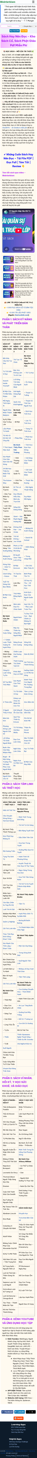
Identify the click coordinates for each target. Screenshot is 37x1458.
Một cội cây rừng (25, 946)
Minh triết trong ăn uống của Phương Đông (26, 1152)
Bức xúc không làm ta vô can (18, 372)
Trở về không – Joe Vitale (17, 538)
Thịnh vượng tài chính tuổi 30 (18, 663)
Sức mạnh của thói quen (17, 683)
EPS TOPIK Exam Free (18, 1427)
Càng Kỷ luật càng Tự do (7, 672)
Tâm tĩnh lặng (24, 977)
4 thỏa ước (7, 702)
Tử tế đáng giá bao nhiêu (18, 729)
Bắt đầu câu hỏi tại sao (7, 360)
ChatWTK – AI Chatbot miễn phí (14, 128)
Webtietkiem (7, 1)
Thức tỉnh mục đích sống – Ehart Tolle (8, 936)
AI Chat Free (13, 1444)
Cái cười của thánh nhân (28, 472)
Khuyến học (23, 1213)
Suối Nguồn (7, 1048)
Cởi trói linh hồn (9, 928)
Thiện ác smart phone (27, 729)
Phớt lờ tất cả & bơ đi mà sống (18, 548)
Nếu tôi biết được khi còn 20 (28, 740)
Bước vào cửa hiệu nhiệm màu (7, 749)
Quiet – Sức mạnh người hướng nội (18, 518)
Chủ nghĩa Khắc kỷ (24, 1044)
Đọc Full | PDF (14, 31)
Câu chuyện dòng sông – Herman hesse (8, 818)
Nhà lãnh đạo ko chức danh (18, 606)
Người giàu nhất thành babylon (7, 412)
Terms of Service (22, 1456)
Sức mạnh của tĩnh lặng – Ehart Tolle (8, 945)
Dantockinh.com (21, 315)
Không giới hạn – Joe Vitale (18, 529)
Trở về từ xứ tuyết (26, 884)
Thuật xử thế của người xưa (28, 403)
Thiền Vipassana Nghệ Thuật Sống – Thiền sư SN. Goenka (25, 1037)
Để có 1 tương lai (26, 1019)
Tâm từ (22, 904)
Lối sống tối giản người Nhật (7, 740)
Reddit (20, 1418)
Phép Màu (18, 438)
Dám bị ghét (29, 654)
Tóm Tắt (24, 31)
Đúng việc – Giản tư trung (7, 566)
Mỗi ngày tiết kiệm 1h (6, 403)
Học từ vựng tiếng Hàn (18, 1430)
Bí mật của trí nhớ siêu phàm (7, 393)
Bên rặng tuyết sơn (26, 831)
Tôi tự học (30, 373)
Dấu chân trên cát (26, 837)
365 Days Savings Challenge (18, 1442)
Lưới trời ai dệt (9, 909)
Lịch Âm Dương (14, 1447)
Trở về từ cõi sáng (26, 825)
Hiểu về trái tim (9, 810)
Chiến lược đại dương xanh (18, 654)
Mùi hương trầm (9, 851)
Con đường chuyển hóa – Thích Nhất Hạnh (25, 991)
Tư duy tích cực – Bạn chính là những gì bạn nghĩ (28, 619)
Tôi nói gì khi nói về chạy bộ (7, 438)
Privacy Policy (10, 1456)
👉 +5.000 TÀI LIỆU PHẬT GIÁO (19, 313)
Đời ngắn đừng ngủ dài (17, 393)
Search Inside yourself (6, 383)
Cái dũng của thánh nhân (28, 460)
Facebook (9, 1412)
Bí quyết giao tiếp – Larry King (18, 557)
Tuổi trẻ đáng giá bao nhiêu (7, 584)
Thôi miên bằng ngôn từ (18, 596)
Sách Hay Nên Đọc (17, 1432)
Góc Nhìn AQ (29, 702)
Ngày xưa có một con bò (18, 763)
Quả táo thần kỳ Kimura (17, 719)
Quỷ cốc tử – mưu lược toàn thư (28, 606)
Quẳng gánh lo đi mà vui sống (29, 672)
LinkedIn (21, 1412)
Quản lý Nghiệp (9, 922)
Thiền (6, 1037)
